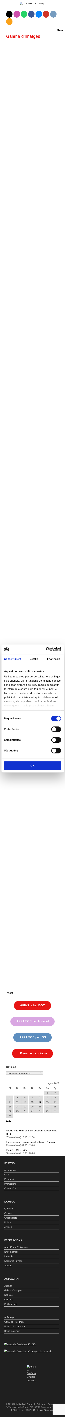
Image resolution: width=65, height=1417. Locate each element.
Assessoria (10, 1170)
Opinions (8, 1299)
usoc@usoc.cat (47, 1410)
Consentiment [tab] (12, 658)
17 (10, 1106)
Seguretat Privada (13, 1261)
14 (40, 1102)
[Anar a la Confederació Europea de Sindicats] (28, 1351)
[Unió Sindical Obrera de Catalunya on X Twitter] (9, 14)
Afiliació (8, 1227)
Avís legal (9, 1317)
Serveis (8, 1265)
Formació (9, 1179)
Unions (7, 1222)
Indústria (8, 1256)
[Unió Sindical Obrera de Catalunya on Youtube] (46, 14)
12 (25, 1102)
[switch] (56, 729)
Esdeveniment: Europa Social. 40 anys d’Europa (30, 1142)
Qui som (8, 1208)
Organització (10, 1217)
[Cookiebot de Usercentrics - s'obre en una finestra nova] (46, 649)
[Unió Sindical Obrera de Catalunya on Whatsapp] (24, 14)
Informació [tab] (53, 658)
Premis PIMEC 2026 (16, 1150)
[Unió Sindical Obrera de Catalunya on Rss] (9, 21)
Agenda (8, 1285)
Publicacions (10, 1304)
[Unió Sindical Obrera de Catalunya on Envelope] (53, 14)
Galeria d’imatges (13, 1290)
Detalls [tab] (33, 658)
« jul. (8, 1120)
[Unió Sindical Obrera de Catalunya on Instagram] (17, 14)
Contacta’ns (10, 1188)
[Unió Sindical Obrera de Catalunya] (32, 3)
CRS (6, 1174)
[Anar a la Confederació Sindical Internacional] (31, 1373)
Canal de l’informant (14, 1322)
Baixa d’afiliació (12, 1331)
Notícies (8, 1295)
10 (10, 1102)
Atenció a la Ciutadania (16, 1247)
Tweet (9, 992)
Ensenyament (11, 1251)
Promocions (10, 1184)
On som (8, 1213)
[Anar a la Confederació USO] (20, 1344)
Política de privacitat (14, 1326)
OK (32, 765)
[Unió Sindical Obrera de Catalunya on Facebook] (31, 14)
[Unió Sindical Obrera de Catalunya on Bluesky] (39, 14)
